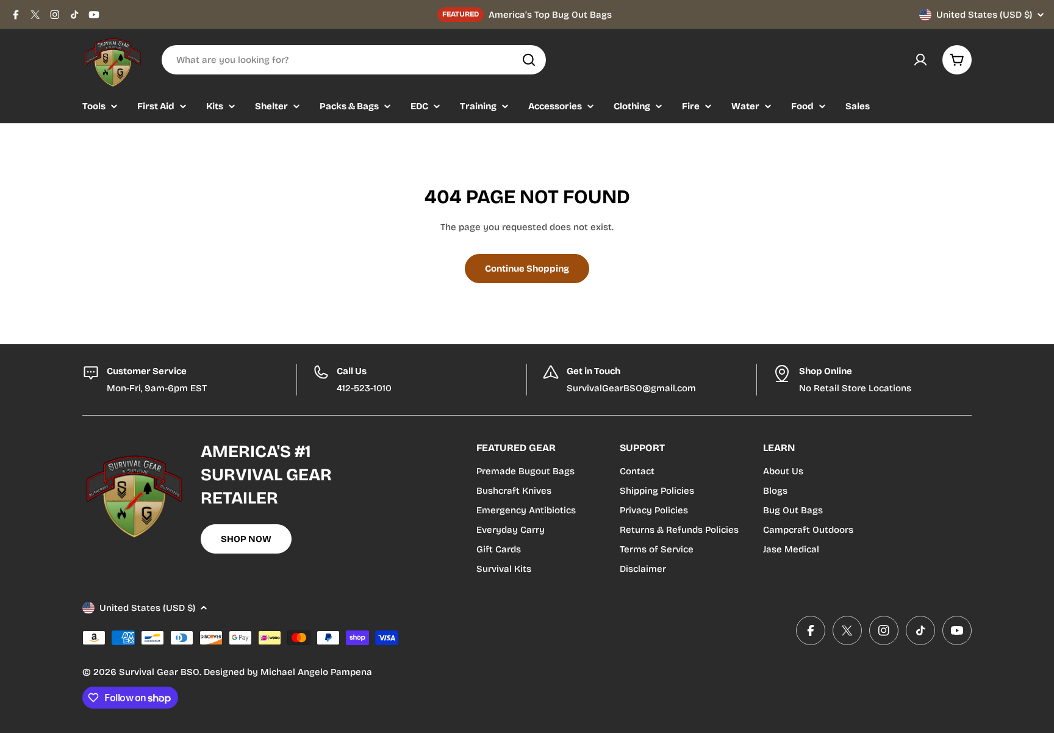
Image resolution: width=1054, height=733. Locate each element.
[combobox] (354, 59)
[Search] (529, 59)
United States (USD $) (984, 14)
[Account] (920, 59)
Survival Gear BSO (159, 671)
